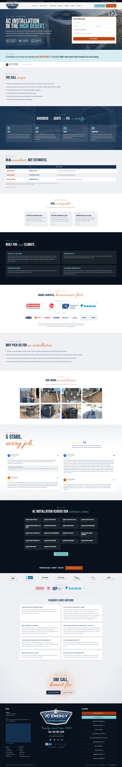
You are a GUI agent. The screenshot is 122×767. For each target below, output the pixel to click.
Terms (98, 765)
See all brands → (71, 326)
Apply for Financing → (99, 721)
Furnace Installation (10, 754)
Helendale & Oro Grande (24, 756)
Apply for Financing (106, 1)
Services (34, 5)
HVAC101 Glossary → (99, 758)
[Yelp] (62, 739)
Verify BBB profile (61, 747)
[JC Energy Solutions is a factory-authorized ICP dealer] (58, 588)
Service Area (43, 5)
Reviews (60, 5)
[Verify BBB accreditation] (48, 744)
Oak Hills (21, 749)
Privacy (94, 765)
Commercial (53, 5)
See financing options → (74, 568)
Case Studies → (99, 750)
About (72, 5)
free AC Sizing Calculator (82, 617)
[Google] (58, 739)
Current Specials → (99, 725)
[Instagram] (54, 739)
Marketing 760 (113, 765)
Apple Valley (22, 752)
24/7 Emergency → (99, 717)
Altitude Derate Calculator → (99, 737)
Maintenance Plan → (99, 742)
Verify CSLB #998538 (52, 747)
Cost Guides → (99, 729)
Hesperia (21, 750)
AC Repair (8, 749)
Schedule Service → (99, 713)
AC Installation (9, 750)
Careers (67, 5)
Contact (78, 5)
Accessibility (102, 765)
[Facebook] (50, 739)
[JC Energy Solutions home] (12, 5)
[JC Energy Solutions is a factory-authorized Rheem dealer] (48, 588)
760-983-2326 (100, 5)
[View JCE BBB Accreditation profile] (29, 577)
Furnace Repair (9, 752)
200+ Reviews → (99, 746)
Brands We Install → (99, 754)
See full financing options (36, 657)
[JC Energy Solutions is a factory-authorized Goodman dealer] (39, 588)
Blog (86, 765)
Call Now (114, 1)
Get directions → (10, 743)
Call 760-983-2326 (61, 554)
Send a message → (68, 692)
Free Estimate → (111, 5)
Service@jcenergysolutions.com (56, 736)
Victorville (21, 754)
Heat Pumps (8, 756)
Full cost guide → (11, 187)
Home (7, 16)
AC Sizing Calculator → (99, 733)
